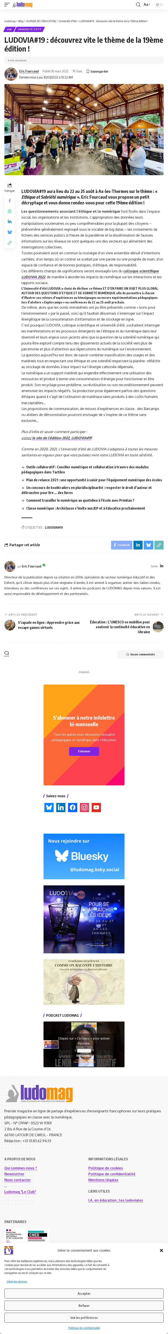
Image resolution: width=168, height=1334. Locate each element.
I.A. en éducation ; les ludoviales (115, 1200)
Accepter (84, 1293)
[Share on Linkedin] (9, 221)
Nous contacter (17, 1180)
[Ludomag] (22, 4)
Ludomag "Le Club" (20, 1192)
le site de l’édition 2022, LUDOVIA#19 (61, 438)
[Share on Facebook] (9, 200)
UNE (9, 29)
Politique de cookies (105, 1168)
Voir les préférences (84, 1318)
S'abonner (84, 751)
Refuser (84, 1305)
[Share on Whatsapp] (9, 211)
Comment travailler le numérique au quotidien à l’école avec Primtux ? (80, 500)
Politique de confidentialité (84, 1328)
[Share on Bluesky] (9, 232)
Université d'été (29, 29)
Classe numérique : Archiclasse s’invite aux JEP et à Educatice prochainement (85, 508)
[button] (161, 1250)
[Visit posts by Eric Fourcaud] (11, 74)
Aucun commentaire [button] (142, 654)
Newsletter (14, 1174)
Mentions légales (103, 1180)
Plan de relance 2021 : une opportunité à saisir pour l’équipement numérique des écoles (94, 480)
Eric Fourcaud (29, 71)
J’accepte (84, 1050)
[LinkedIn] (162, 566)
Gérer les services (17, 1281)
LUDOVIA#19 (54, 527)
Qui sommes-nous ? (20, 1168)
